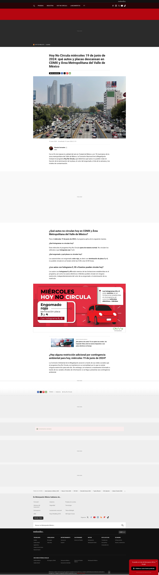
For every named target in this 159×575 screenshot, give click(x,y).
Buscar (122, 525)
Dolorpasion (37, 510)
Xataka (35, 540)
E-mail (70, 73)
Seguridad (52, 505)
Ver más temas (38, 518)
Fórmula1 (36, 502)
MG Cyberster (106, 491)
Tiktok (125, 6)
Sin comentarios (55, 73)
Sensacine (63, 540)
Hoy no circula (62, 5)
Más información (81, 573)
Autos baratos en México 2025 (52, 491)
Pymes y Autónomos (120, 542)
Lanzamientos (75, 5)
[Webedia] (122, 1)
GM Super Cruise (70, 514)
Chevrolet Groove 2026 (85, 491)
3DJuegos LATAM (51, 560)
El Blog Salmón (118, 540)
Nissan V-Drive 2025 (66, 491)
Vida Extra (49, 542)
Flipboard (67, 73)
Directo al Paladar (78, 540)
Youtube (122, 6)
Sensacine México (65, 560)
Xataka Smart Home (38, 547)
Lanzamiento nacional (56, 510)
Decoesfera (104, 542)
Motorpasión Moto (92, 542)
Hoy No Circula (68, 392)
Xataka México (37, 560)
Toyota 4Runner (97, 491)
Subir (121, 532)
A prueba (48, 44)
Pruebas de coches (70, 502)
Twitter (119, 6)
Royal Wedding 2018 (55, 514)
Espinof (62, 542)
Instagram (116, 6)
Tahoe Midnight (69, 510)
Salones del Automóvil (37, 506)
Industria (50, 5)
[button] (60, 147)
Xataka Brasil (37, 562)
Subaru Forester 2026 (117, 491)
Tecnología (68, 505)
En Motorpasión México (81, 339)
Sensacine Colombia (65, 562)
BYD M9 (76, 491)
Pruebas (40, 5)
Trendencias (104, 540)
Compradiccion (105, 545)
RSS (101, 517)
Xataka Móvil (37, 542)
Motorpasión (91, 540)
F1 (84, 5)
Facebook (113, 6)
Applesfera (36, 545)
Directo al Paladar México (78, 561)
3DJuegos (49, 540)
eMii (35, 514)
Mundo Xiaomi (37, 549)
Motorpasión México (92, 560)
